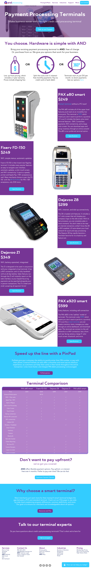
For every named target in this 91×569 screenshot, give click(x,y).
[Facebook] (43, 565)
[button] (63, 2)
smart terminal (65, 104)
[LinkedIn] (40, 565)
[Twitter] (50, 565)
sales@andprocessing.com (24, 551)
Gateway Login (24, 553)
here (82, 80)
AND (18, 553)
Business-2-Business (63, 550)
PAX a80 (66, 94)
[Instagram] (47, 565)
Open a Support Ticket (23, 554)
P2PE (80, 114)
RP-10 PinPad (15, 180)
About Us (41, 553)
